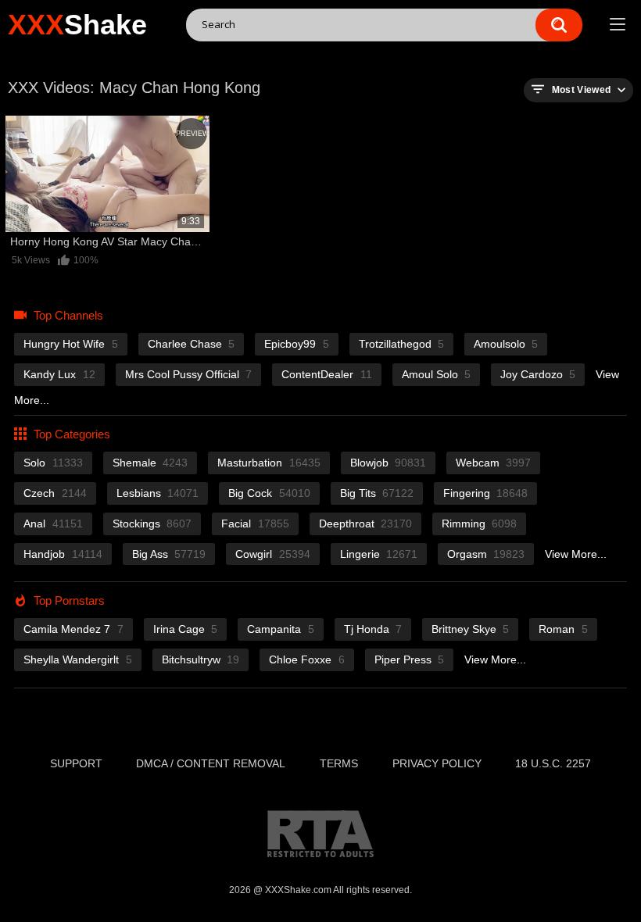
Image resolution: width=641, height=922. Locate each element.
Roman (563, 629)
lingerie (378, 554)
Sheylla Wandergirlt (77, 659)
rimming (479, 523)
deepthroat (365, 523)
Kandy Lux (59, 374)
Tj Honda (373, 629)
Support (76, 763)
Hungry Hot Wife (70, 344)
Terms (339, 763)
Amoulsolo (506, 344)
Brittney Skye (470, 629)
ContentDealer (326, 374)
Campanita (280, 629)
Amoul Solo (436, 374)
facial (254, 523)
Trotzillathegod (401, 344)
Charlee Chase (191, 344)
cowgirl (272, 554)
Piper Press (409, 659)
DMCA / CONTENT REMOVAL (210, 763)
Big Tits (377, 493)
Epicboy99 (296, 344)
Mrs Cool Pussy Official (188, 374)
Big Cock (269, 493)
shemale (150, 462)
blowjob (388, 462)
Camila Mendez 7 (73, 629)
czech (54, 493)
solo (52, 462)
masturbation (268, 462)
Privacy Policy (437, 763)
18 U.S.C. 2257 (553, 763)
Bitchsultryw (200, 659)
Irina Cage (185, 629)
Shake (77, 25)
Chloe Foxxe (306, 659)
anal (52, 523)
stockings (152, 523)
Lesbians (157, 493)
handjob (62, 554)
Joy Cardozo (537, 374)
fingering (485, 493)
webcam (493, 462)
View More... (576, 554)
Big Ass (169, 554)
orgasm (486, 554)
